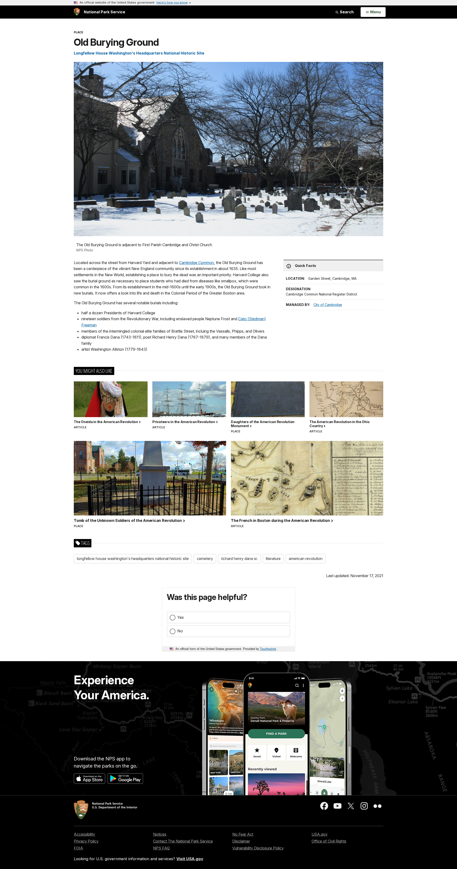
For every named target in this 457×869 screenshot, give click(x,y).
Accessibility (84, 834)
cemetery (205, 558)
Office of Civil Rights (329, 841)
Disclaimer (241, 841)
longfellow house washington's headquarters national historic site (133, 558)
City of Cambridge (327, 305)
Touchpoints (268, 648)
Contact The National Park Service (183, 841)
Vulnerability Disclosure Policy (258, 848)
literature (273, 558)
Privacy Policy (86, 841)
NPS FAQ (161, 848)
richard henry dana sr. (239, 558)
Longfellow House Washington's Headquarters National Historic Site (139, 53)
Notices (159, 834)
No (180, 631)
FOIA (78, 848)
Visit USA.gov (189, 858)
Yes (180, 617)
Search (346, 12)
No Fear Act (242, 834)
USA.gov (320, 834)
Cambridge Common (196, 262)
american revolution (306, 558)
